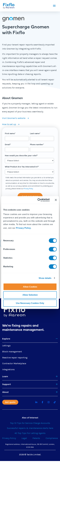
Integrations (8, 369)
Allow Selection (30, 295)
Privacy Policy (23, 228)
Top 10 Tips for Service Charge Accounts (30, 423)
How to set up (9, 124)
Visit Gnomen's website (14, 118)
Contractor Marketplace (14, 363)
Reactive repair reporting (14, 357)
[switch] (53, 249)
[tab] (30, 339)
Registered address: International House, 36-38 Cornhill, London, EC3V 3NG (30, 445)
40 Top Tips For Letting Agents (30, 433)
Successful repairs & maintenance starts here (30, 428)
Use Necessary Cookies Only (30, 303)
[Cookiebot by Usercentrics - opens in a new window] (38, 200)
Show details (45, 278)
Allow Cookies (30, 287)
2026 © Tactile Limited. (30, 454)
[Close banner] (56, 200)
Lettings (6, 345)
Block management (12, 351)
